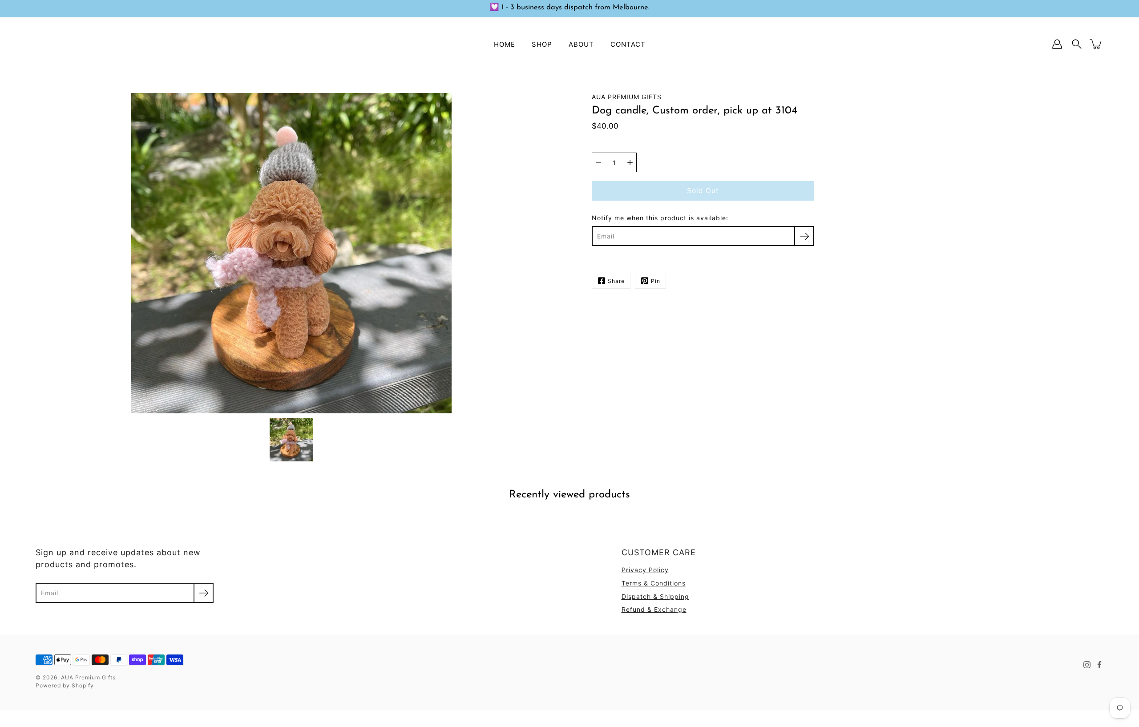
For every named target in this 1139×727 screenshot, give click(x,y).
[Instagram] (1087, 664)
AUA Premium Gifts (88, 677)
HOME (504, 44)
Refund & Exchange (654, 609)
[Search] (1077, 44)
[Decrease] (598, 162)
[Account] (1057, 44)
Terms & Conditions (654, 583)
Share (616, 281)
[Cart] (1096, 44)
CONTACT (628, 44)
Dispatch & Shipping (655, 596)
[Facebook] (1099, 664)
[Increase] (630, 162)
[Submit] (204, 593)
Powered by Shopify (65, 685)
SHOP (542, 44)
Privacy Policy (645, 570)
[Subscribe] (804, 236)
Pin (655, 281)
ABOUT (581, 44)
